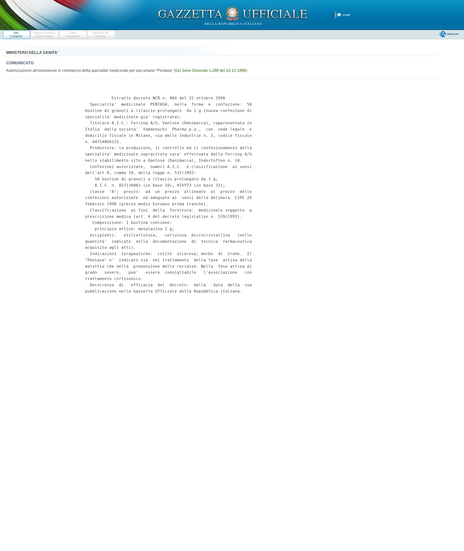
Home (346, 15)
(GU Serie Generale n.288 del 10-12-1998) (210, 70)
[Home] (232, 14)
